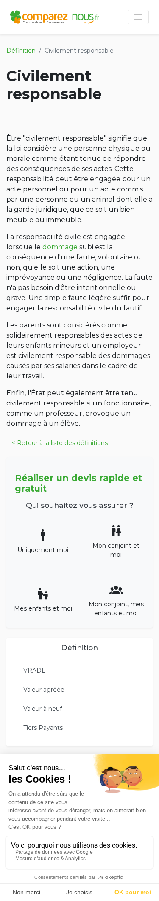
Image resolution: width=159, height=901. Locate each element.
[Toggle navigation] (138, 17)
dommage (60, 247)
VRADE (34, 670)
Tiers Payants (43, 728)
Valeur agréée (43, 689)
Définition (21, 50)
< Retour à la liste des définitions (60, 443)
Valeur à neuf (42, 708)
